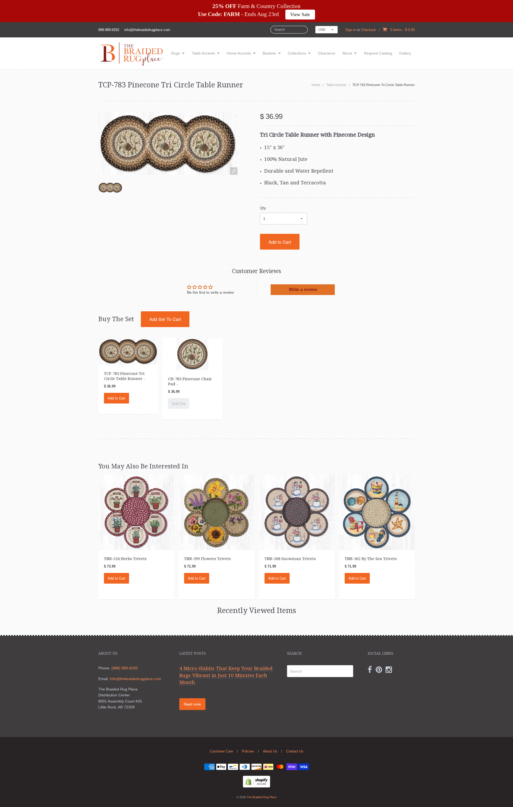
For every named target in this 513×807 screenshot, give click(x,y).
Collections (297, 53)
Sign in (350, 30)
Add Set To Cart (165, 319)
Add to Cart (280, 242)
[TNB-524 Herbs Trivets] (136, 512)
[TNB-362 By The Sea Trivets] (377, 512)
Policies (248, 751)
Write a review (303, 289)
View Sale (300, 14)
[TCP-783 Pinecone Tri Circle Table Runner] (110, 187)
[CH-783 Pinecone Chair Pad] (192, 353)
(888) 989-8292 (124, 668)
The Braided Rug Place (262, 797)
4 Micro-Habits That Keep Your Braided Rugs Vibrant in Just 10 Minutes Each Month (226, 675)
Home (316, 85)
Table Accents (203, 53)
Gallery (405, 53)
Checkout (368, 30)
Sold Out (178, 403)
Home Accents (239, 53)
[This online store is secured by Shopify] (256, 781)
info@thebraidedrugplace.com (147, 30)
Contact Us (295, 751)
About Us (270, 751)
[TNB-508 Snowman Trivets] (297, 512)
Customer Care (221, 751)
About (347, 53)
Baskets (269, 53)
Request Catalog (378, 53)
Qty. (263, 208)
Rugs (175, 53)
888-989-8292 (108, 30)
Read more (192, 704)
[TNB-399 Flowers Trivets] (216, 512)
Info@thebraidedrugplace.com (135, 679)
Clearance (326, 53)
